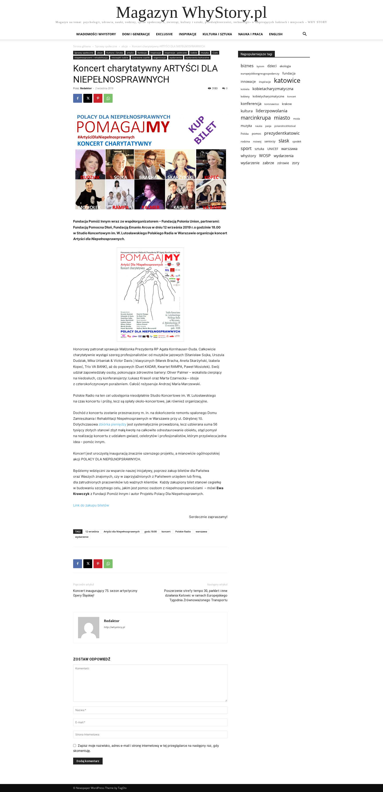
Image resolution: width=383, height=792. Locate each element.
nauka (258, 126)
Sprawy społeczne (106, 46)
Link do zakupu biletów (91, 505)
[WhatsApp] (108, 98)
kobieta (245, 89)
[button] (304, 34)
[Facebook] (77, 98)
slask (284, 140)
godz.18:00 (151, 531)
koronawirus (271, 104)
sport (246, 148)
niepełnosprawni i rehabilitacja (91, 57)
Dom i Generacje (136, 34)
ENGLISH (276, 34)
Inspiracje (187, 34)
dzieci (272, 66)
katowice (287, 80)
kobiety (245, 96)
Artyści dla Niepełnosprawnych (122, 531)
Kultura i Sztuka (217, 34)
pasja (268, 126)
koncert (166, 531)
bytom (260, 66)
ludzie (194, 52)
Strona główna (82, 46)
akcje (124, 46)
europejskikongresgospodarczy (260, 73)
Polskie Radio (183, 531)
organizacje (160, 57)
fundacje (142, 52)
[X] (87, 98)
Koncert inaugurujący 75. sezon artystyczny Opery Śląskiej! (105, 593)
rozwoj (257, 141)
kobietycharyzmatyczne (268, 96)
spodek (296, 141)
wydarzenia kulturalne (197, 57)
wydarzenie (81, 536)
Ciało (215, 52)
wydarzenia (176, 57)
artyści (130, 52)
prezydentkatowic (282, 133)
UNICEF (272, 149)
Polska (245, 134)
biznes (247, 65)
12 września (92, 531)
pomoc (256, 134)
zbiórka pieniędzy (112, 424)
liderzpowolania (271, 110)
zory (295, 163)
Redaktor (86, 88)
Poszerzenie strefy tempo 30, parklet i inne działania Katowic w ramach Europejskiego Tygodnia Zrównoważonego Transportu (195, 595)
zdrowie (283, 163)
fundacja (288, 73)
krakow (287, 104)
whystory (248, 156)
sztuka (259, 149)
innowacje (248, 81)
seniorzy (270, 141)
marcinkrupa (256, 117)
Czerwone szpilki (141, 57)
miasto (282, 117)
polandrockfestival (285, 126)
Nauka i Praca (250, 34)
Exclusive (164, 34)
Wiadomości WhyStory (96, 34)
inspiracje (265, 82)
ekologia (285, 66)
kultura (247, 110)
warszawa (201, 531)
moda (296, 118)
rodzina (245, 141)
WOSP (265, 155)
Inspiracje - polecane (176, 52)
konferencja (251, 103)
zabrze (268, 162)
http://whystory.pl (114, 627)
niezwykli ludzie (119, 57)
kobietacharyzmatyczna (272, 88)
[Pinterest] (98, 98)
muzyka (205, 52)
